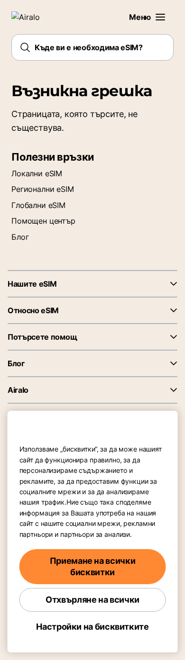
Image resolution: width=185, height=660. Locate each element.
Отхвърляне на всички (92, 600)
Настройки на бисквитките (92, 627)
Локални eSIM (36, 173)
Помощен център (43, 221)
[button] (160, 17)
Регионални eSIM (42, 189)
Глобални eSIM (38, 205)
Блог (19, 237)
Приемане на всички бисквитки (93, 566)
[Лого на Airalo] (31, 17)
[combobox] (92, 47)
